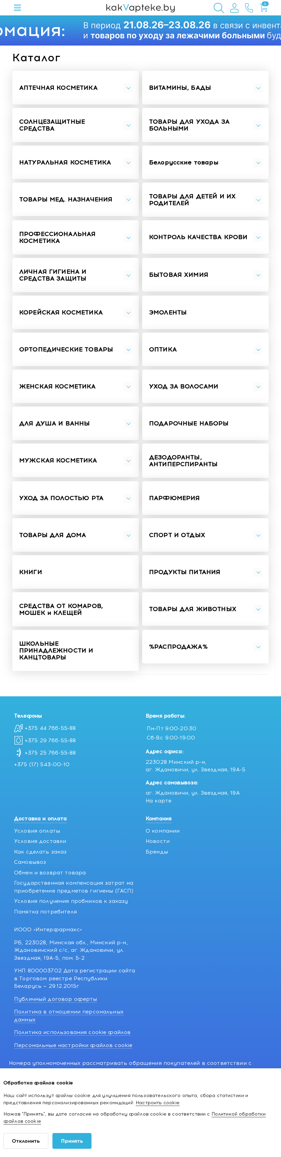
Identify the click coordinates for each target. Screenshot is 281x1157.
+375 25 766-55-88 (50, 753)
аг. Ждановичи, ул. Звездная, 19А (193, 793)
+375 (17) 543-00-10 (42, 764)
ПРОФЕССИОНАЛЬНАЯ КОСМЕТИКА (57, 238)
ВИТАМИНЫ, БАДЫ (180, 88)
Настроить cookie (158, 1103)
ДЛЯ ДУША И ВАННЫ (54, 423)
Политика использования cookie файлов (72, 1032)
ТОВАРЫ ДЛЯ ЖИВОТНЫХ (192, 609)
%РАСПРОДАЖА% (178, 647)
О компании (163, 831)
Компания (159, 819)
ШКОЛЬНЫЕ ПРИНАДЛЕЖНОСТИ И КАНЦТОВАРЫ (56, 650)
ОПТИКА (163, 349)
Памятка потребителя (45, 912)
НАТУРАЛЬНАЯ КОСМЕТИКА (65, 162)
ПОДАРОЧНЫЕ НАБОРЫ (189, 423)
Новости (158, 841)
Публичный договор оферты (55, 999)
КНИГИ (30, 572)
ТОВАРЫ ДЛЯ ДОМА (52, 535)
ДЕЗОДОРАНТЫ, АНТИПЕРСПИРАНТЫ (183, 461)
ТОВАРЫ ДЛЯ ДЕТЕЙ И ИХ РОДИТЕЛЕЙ (192, 200)
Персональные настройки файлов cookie (73, 1045)
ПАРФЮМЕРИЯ (174, 498)
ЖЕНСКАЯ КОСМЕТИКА (57, 386)
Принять (72, 1141)
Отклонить (26, 1141)
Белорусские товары (183, 162)
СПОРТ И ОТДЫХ (177, 535)
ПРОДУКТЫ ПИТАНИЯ (184, 572)
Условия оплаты (37, 831)
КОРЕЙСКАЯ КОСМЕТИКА (61, 312)
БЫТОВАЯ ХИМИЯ (178, 275)
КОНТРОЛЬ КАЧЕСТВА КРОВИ (198, 237)
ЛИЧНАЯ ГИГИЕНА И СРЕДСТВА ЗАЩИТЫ (52, 275)
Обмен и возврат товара (50, 873)
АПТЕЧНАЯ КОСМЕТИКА (58, 88)
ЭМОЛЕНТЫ (168, 312)
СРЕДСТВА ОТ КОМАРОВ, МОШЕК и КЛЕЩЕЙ (61, 610)
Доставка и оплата (40, 819)
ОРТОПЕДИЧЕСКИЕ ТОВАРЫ (66, 349)
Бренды (157, 852)
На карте (158, 801)
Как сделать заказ (40, 852)
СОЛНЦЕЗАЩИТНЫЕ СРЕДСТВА (52, 125)
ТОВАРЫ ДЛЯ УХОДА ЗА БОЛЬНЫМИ (189, 125)
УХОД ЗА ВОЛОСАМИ (183, 386)
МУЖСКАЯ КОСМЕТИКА (58, 460)
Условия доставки (40, 841)
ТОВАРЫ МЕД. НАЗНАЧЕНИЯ (65, 199)
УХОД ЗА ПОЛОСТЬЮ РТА (61, 498)
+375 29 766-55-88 (50, 740)
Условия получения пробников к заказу (71, 901)
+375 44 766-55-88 (50, 728)
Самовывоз (30, 862)
